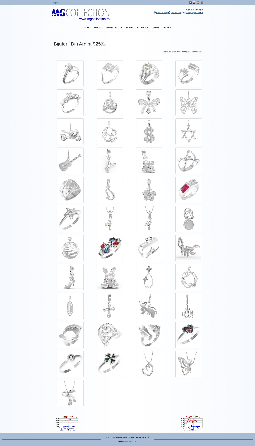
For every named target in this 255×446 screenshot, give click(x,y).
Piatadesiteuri (131, 441)
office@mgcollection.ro (194, 13)
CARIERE (155, 28)
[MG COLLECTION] (82, 15)
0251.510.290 (161, 13)
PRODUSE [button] (98, 28)
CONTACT (167, 28)
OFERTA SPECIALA (114, 28)
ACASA (87, 28)
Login (55, 2)
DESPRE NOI (142, 28)
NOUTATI (129, 28)
